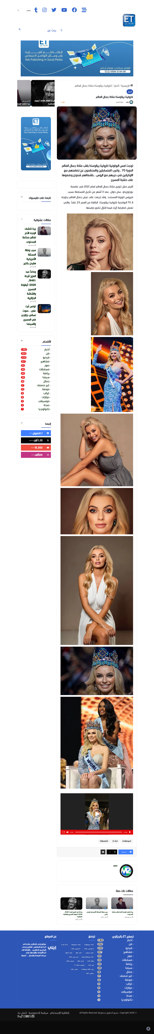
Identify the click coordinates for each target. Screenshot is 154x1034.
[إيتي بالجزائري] (129, 20)
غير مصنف (43, 385)
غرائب (46, 393)
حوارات (45, 397)
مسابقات (44, 369)
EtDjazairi (103, 841)
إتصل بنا (22, 1012)
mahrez (90, 953)
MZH (127, 102)
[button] (97, 814)
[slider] (98, 832)
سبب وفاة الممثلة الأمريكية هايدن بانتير (97, 913)
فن (47, 353)
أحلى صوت (73, 957)
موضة (45, 389)
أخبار (116, 85)
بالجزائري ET (79, 965)
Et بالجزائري (89, 949)
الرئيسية (125, 85)
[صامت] (67, 832)
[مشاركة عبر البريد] (103, 852)
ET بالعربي (75, 949)
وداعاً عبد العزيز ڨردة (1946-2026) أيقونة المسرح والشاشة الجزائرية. (72, 914)
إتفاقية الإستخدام (59, 1012)
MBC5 (68, 953)
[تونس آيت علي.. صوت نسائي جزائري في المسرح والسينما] (44, 308)
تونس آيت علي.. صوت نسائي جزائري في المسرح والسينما (28, 315)
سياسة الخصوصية (38, 1012)
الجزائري (70, 961)
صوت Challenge (87, 969)
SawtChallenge (88, 957)
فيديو (46, 357)
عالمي (74, 969)
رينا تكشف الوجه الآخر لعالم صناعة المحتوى (122, 913)
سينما (46, 377)
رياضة (46, 373)
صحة (46, 405)
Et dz (114, 841)
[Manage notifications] (148, 1029)
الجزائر (80, 961)
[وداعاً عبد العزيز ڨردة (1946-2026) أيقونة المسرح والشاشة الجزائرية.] (71, 903)
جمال (46, 381)
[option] (36, 93)
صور (47, 365)
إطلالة (90, 961)
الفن (91, 965)
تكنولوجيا (44, 409)
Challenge (126, 841)
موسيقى (43, 401)
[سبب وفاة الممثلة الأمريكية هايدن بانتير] (97, 903)
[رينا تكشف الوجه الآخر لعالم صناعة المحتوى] (122, 903)
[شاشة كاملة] (63, 832)
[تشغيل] (130, 832)
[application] (97, 814)
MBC (79, 953)
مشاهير (45, 361)
